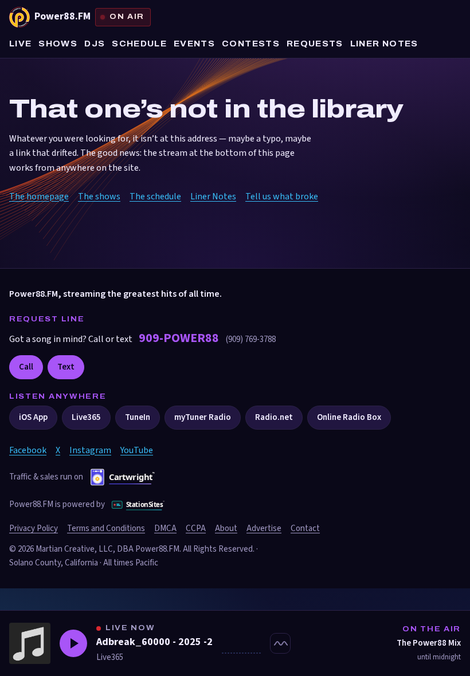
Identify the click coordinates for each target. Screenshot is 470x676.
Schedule (139, 43)
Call (26, 367)
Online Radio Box (349, 417)
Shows (57, 43)
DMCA (165, 528)
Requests (315, 43)
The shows (99, 196)
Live (20, 43)
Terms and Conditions (106, 528)
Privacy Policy (33, 528)
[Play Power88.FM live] (73, 643)
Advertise (263, 528)
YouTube (136, 450)
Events (194, 43)
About (226, 528)
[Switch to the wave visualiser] (280, 643)
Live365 (86, 417)
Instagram (90, 450)
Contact (305, 528)
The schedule (155, 196)
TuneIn (137, 417)
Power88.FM (89, 16)
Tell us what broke (281, 196)
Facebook (27, 450)
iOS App (33, 417)
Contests (251, 43)
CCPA (196, 528)
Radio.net (274, 417)
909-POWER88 (180, 338)
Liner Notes (384, 43)
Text (66, 367)
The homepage (39, 196)
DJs (94, 43)
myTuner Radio (202, 417)
